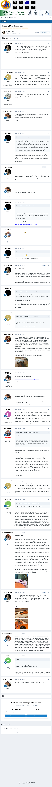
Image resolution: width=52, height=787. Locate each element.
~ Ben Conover (7, 111)
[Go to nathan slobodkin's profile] (8, 77)
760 (8, 667)
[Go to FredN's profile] (8, 414)
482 (8, 385)
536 (8, 103)
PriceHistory (33, 2)
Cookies (33, 782)
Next (7, 38)
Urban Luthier (11, 31)
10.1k (8, 440)
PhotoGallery (27, 7)
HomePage (15, 2)
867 (8, 421)
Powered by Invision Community (26, 785)
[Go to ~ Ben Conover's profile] (8, 116)
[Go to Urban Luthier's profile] (3, 32)
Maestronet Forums (8, 18)
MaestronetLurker (7, 532)
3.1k (8, 144)
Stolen (15, 6)
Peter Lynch (7, 91)
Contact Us (27, 782)
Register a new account (15, 715)
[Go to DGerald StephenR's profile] (8, 378)
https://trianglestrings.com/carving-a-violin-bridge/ (26, 224)
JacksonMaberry (8, 334)
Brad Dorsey (8, 499)
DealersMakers (21, 2)
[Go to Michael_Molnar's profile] (8, 234)
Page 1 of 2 (15, 38)
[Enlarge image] (25, 232)
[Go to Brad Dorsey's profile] (8, 504)
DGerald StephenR (8, 372)
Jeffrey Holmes (7, 428)
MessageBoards (27, 2)
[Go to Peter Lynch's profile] (8, 96)
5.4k (9, 122)
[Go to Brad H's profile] (8, 660)
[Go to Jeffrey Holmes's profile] (8, 433)
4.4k (9, 84)
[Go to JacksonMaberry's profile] (8, 339)
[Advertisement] (6, 756)
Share (37, 32)
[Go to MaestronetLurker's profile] (8, 537)
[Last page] (10, 38)
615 (8, 544)
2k (8, 55)
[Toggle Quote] (16, 137)
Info (33, 6)
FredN (8, 409)
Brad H (8, 655)
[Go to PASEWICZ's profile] (8, 138)
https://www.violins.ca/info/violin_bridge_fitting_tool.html (27, 379)
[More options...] (48, 43)
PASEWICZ (8, 133)
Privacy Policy (20, 782)
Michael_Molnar (8, 229)
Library (21, 6)
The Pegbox (18, 33)
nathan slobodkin (8, 72)
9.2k (9, 511)
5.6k (9, 345)
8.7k (9, 241)
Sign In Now (36, 715)
